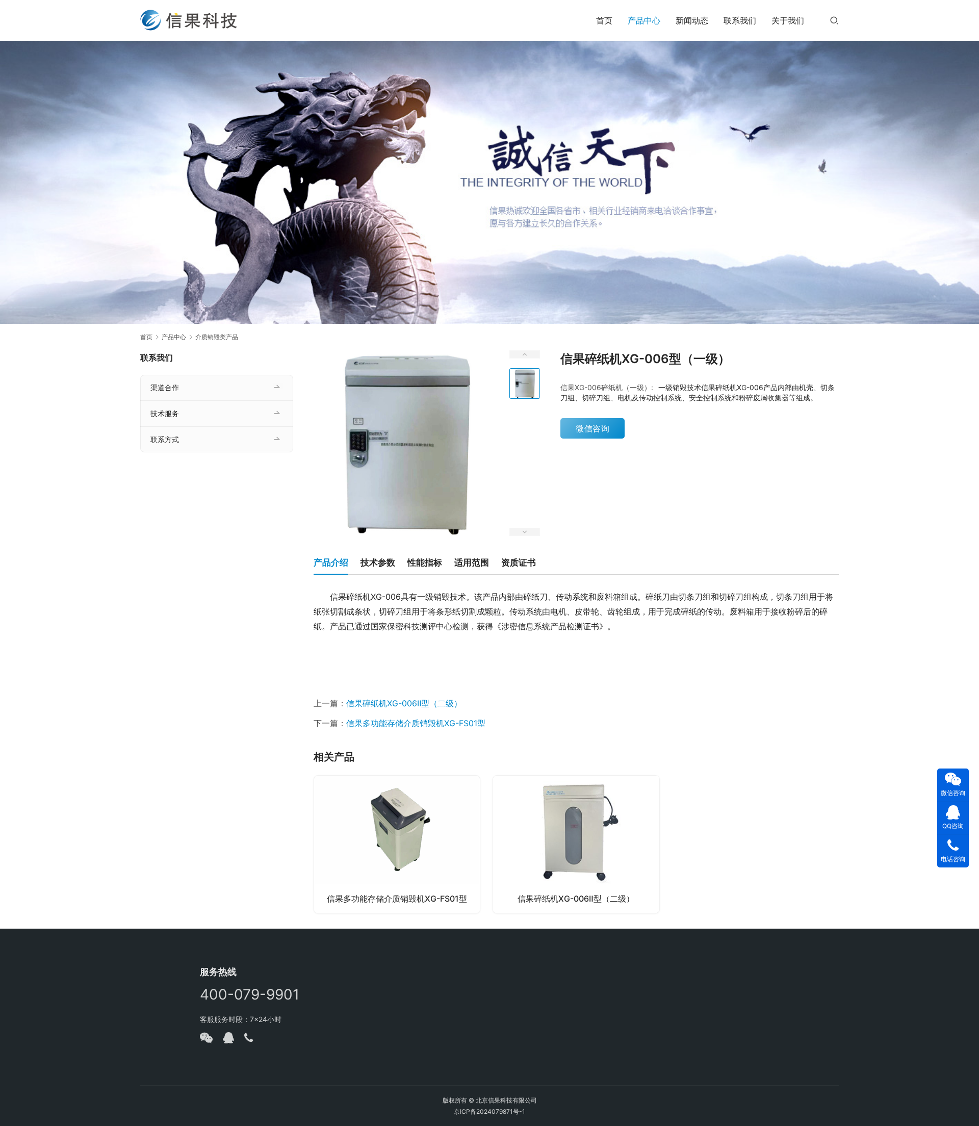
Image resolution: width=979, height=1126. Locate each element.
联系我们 (740, 20)
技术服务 (164, 413)
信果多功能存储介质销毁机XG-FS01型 (415, 723)
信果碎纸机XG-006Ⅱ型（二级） (404, 703)
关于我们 (787, 20)
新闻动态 (692, 20)
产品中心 (644, 20)
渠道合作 (164, 387)
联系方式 (164, 439)
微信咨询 (592, 428)
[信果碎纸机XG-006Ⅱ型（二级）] (576, 844)
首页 (604, 20)
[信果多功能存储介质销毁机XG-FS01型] (397, 844)
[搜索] (834, 20)
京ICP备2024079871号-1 (489, 1111)
